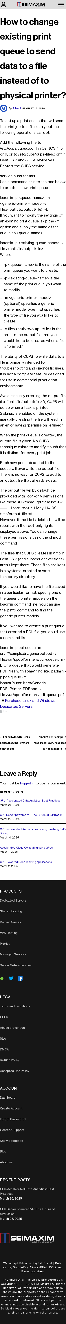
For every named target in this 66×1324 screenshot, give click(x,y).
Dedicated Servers (13, 900)
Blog (3, 1151)
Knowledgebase (11, 1140)
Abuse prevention (12, 1027)
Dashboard (8, 1097)
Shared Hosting (11, 911)
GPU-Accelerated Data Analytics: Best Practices (30, 801)
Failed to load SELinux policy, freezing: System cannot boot (15, 743)
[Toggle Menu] (61, 4)
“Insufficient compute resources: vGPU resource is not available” (50, 743)
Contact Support (12, 1130)
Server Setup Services (16, 965)
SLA (3, 1038)
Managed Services (13, 954)
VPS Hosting (9, 933)
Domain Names (10, 922)
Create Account (11, 1108)
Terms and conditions (15, 1006)
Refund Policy (9, 1060)
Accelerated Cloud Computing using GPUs (26, 848)
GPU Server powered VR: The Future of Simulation (31, 815)
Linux (6, 711)
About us (6, 1162)
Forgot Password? (13, 1119)
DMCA (4, 1049)
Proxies (5, 943)
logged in (27, 783)
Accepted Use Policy (14, 1071)
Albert (17, 108)
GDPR (4, 1017)
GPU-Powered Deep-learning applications (26, 862)
